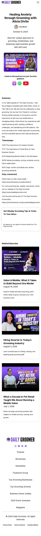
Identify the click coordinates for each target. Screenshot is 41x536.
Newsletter (21, 466)
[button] (37, 2)
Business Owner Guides (20, 493)
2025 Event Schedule (20, 500)
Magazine (20, 507)
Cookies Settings (32, 525)
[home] (11, 2)
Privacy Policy (7, 525)
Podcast (20, 452)
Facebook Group (20, 473)
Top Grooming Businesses (20, 480)
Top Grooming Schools (20, 487)
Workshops (20, 459)
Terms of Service (19, 525)
